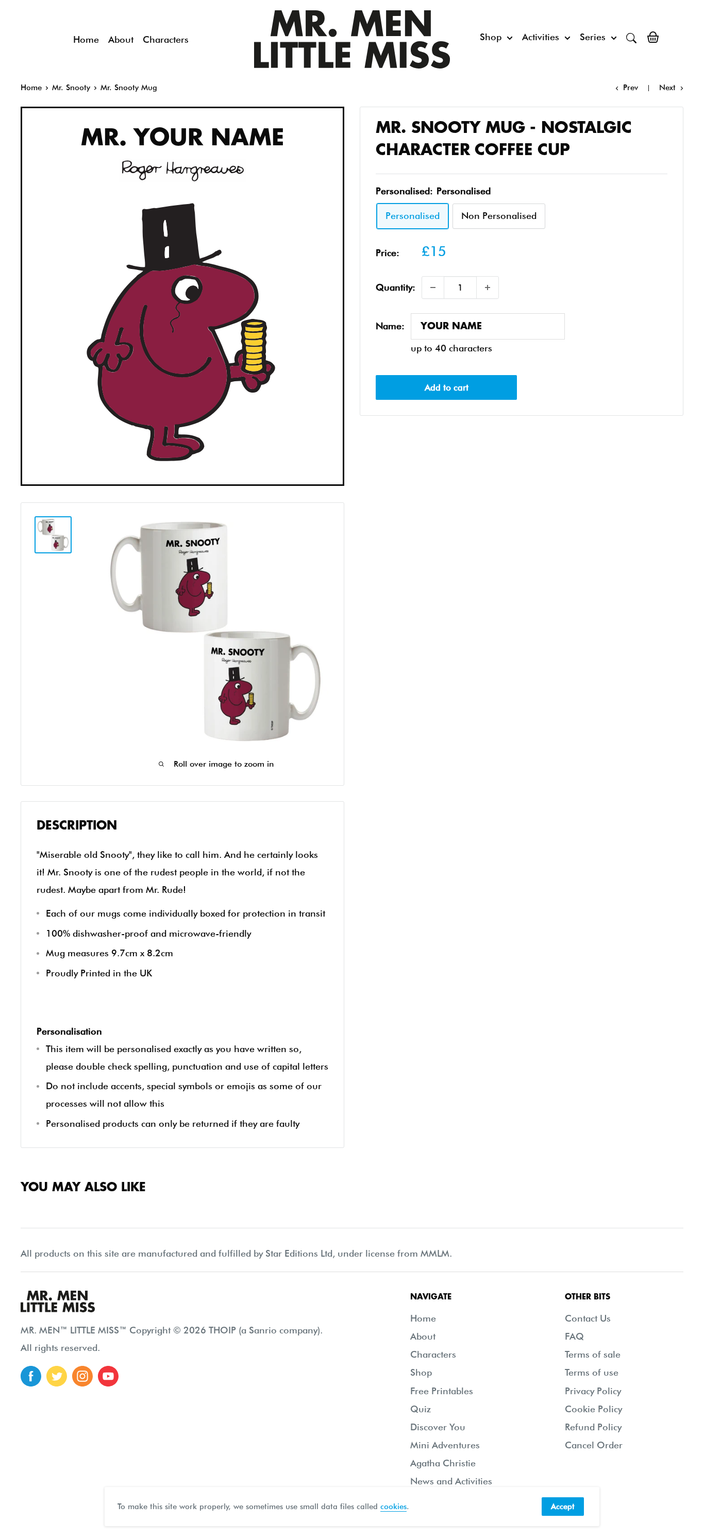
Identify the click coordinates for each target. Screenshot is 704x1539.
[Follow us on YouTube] (108, 1376)
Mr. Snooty (71, 87)
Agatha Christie (443, 1463)
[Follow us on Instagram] (82, 1376)
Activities (540, 36)
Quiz (420, 1408)
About (120, 39)
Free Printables (441, 1390)
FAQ (574, 1336)
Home (86, 39)
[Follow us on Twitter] (56, 1376)
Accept (563, 1506)
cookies (393, 1506)
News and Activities (451, 1481)
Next (667, 87)
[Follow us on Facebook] (31, 1376)
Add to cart (446, 387)
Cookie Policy (593, 1408)
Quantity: (395, 287)
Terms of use (591, 1372)
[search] (631, 37)
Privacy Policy (593, 1390)
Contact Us (588, 1318)
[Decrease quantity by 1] (433, 287)
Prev (630, 87)
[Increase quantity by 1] (487, 287)
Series (593, 36)
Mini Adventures (445, 1445)
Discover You (437, 1427)
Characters (166, 39)
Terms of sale (593, 1354)
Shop (490, 36)
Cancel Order (594, 1445)
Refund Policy (593, 1427)
